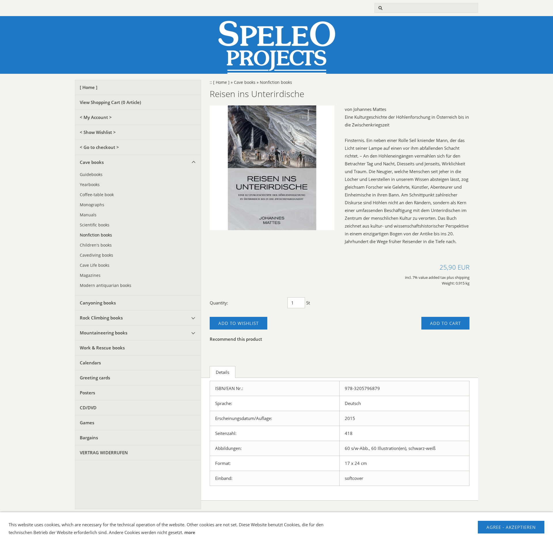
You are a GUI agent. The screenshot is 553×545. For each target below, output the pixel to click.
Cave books (92, 162)
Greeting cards (95, 378)
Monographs (92, 204)
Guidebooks (91, 174)
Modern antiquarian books (105, 285)
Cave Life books (94, 265)
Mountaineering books (103, 333)
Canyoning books (98, 303)
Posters (87, 392)
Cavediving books (96, 255)
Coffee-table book (97, 194)
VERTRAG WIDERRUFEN (104, 452)
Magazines (90, 275)
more (189, 532)
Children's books (96, 245)
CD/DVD (88, 407)
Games (87, 422)
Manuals (88, 214)
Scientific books (94, 225)
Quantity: (219, 303)
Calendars (90, 363)
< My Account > (96, 117)
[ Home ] (88, 87)
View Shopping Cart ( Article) (110, 102)
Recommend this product (236, 339)
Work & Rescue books (102, 348)
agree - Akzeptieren (511, 527)
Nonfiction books (96, 235)
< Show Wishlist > (98, 132)
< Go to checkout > (99, 147)
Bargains (89, 437)
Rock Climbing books (101, 318)
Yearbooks (90, 184)
